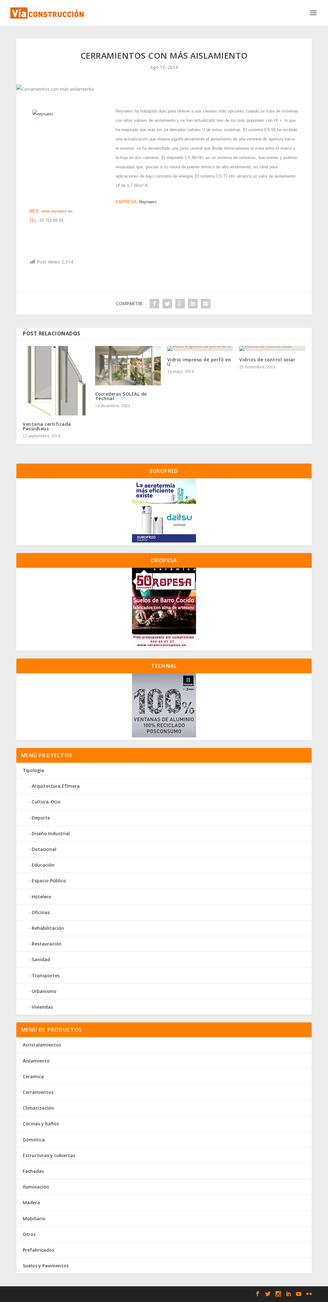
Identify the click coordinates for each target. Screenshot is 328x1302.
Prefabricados (38, 1250)
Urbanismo (44, 991)
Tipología (33, 770)
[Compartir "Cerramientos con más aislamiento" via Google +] (180, 303)
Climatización (38, 1108)
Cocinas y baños (41, 1124)
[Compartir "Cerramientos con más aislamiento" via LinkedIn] (192, 303)
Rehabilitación (48, 928)
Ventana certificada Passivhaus (47, 426)
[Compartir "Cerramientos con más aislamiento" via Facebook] (154, 303)
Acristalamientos (42, 1045)
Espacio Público (49, 881)
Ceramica (33, 1076)
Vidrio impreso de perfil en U (199, 362)
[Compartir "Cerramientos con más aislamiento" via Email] (205, 303)
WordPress (126, 1294)
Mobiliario (34, 1218)
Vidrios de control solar (267, 360)
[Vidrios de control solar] (272, 348)
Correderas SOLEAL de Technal (121, 396)
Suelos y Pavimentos (46, 1266)
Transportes (46, 975)
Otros (29, 1234)
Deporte (41, 818)
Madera (31, 1202)
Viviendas (42, 1007)
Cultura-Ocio (46, 802)
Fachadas (33, 1171)
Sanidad (41, 959)
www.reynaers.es (57, 211)
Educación (43, 865)
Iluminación (36, 1187)
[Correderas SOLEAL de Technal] (128, 365)
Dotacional (44, 849)
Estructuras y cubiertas (49, 1155)
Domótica (34, 1140)
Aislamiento (36, 1061)
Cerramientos (38, 1092)
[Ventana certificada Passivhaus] (55, 381)
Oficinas (41, 912)
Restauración (47, 944)
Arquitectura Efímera (56, 786)
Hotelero (41, 897)
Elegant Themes (62, 1294)
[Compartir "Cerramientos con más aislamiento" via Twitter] (167, 303)
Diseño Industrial (51, 833)
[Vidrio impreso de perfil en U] (200, 348)
